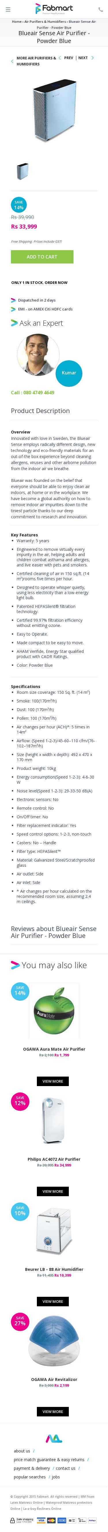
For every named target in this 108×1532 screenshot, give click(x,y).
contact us (65, 1468)
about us (22, 1451)
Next (83, 57)
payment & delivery (32, 1468)
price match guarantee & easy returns (49, 1459)
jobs (56, 1477)
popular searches (30, 1477)
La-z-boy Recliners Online (42, 1509)
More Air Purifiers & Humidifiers (36, 61)
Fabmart (54, 1439)
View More (53, 1081)
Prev (68, 57)
